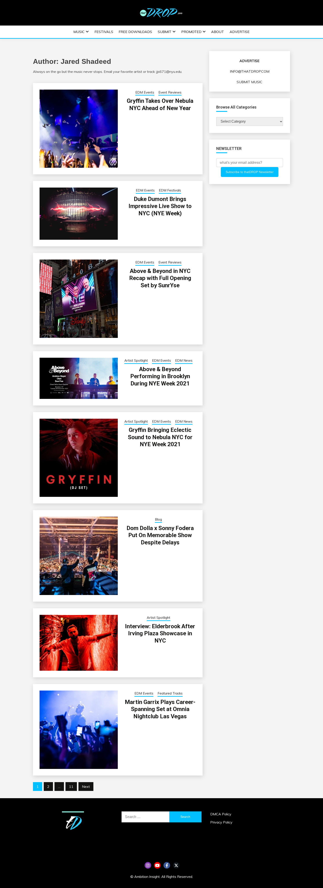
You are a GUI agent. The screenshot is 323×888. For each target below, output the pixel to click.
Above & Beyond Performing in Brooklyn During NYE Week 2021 (160, 376)
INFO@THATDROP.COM (249, 71)
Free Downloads (135, 31)
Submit (164, 31)
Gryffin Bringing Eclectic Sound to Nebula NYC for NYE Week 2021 (160, 437)
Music (79, 31)
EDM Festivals (170, 190)
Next (86, 786)
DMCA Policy (220, 814)
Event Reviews (169, 92)
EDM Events (144, 92)
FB (166, 865)
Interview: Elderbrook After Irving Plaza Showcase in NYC (160, 633)
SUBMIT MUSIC (249, 82)
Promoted (191, 31)
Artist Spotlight (136, 360)
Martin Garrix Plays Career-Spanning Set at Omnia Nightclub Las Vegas (160, 709)
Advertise (240, 31)
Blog (158, 519)
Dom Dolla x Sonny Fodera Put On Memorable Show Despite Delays (160, 535)
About (217, 31)
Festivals (103, 31)
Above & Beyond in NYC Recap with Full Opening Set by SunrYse (160, 278)
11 (71, 786)
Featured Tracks (170, 693)
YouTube (157, 865)
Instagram (148, 865)
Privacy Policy (221, 822)
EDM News (183, 360)
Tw (176, 865)
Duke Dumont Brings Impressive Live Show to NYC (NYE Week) (160, 206)
